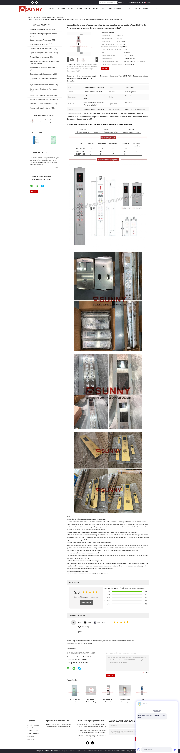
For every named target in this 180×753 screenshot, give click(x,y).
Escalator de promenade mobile (41, 104)
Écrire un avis (86, 602)
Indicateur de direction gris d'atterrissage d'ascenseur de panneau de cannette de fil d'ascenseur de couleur (125, 701)
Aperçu (30, 17)
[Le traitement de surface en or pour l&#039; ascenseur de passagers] (32, 120)
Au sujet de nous (83, 8)
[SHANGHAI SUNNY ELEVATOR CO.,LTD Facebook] (32, 2)
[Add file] (138, 749)
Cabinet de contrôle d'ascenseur (42, 74)
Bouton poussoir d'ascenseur (40, 40)
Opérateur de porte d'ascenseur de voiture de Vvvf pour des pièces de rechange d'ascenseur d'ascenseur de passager (60, 726)
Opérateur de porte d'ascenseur (41, 53)
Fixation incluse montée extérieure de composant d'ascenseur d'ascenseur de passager (74, 701)
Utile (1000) (85, 627)
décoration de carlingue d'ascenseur (43, 68)
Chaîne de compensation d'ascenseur (43, 78)
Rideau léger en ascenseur (39, 57)
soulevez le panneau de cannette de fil (79, 643)
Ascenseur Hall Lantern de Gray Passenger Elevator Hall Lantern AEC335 (108, 701)
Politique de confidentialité (44, 751)
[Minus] (175, 704)
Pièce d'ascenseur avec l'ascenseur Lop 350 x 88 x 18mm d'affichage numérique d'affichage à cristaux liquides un (142, 701)
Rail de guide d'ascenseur (39, 44)
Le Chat (104, 68)
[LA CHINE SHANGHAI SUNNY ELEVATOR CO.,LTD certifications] (36, 140)
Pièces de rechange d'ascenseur (42, 100)
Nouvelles (147, 8)
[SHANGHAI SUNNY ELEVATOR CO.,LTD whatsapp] (38, 186)
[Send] (174, 749)
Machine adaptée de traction (40, 29)
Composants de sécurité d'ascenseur (43, 89)
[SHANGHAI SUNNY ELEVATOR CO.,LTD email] (32, 186)
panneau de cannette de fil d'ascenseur (89, 641)
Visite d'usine (98, 8)
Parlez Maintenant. (135, 2)
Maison (51, 8)
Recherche (121, 2)
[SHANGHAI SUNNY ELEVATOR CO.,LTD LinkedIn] (36, 2)
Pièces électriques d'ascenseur (41, 95)
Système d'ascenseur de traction (42, 85)
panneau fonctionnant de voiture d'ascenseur (118, 641)
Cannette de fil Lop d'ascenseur (52, 17)
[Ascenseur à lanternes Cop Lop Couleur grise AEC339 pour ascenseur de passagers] (91, 690)
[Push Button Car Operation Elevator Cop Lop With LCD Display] (79, 44)
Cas (156, 8)
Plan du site (31, 739)
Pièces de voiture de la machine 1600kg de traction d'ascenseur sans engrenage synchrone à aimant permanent (92, 726)
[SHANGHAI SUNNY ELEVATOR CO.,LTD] (30, 9)
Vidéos (70, 8)
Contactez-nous (133, 8)
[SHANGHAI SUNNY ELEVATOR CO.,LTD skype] (43, 186)
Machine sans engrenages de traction (44, 34)
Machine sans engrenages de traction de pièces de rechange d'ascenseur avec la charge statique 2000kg (92, 737)
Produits (61, 8)
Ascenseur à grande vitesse (40, 108)
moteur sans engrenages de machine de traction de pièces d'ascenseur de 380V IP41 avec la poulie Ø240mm (92, 731)
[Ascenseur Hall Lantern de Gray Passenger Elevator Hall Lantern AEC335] (108, 690)
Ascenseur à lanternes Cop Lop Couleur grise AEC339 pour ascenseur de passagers (91, 701)
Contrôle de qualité (115, 8)
